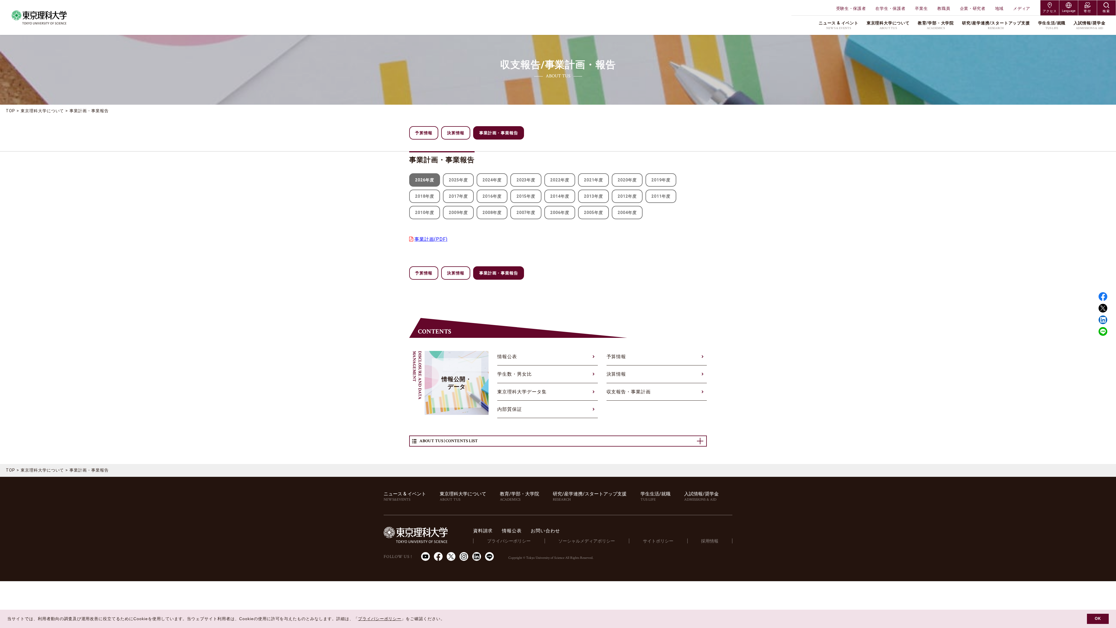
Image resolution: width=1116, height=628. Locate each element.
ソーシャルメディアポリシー (586, 541)
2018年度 (424, 196)
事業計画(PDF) (431, 239)
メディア (1021, 8)
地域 (999, 8)
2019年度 (660, 180)
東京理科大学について (42, 110)
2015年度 (526, 196)
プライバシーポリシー (509, 541)
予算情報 (423, 133)
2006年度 (559, 212)
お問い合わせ (545, 531)
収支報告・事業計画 (629, 392)
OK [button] (1098, 619)
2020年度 (627, 180)
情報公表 (507, 356)
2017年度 (458, 196)
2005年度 (593, 212)
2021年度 (593, 180)
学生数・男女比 (514, 374)
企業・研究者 (973, 8)
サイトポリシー (658, 541)
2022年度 (559, 180)
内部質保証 (509, 409)
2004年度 (627, 212)
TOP (10, 110)
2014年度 (559, 196)
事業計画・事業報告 (89, 110)
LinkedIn (476, 556)
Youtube (425, 556)
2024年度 (492, 180)
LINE (1103, 331)
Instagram (463, 556)
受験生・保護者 (851, 8)
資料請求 (483, 531)
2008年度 (492, 212)
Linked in (1103, 319)
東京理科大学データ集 (522, 392)
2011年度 (660, 196)
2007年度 (526, 212)
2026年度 (424, 180)
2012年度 (627, 196)
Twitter (1103, 308)
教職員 (943, 8)
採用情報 (709, 541)
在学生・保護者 (890, 8)
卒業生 (921, 8)
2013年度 (593, 196)
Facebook (1103, 296)
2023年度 (526, 180)
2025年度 (458, 180)
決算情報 (455, 133)
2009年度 (458, 212)
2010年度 (424, 212)
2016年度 (492, 196)
